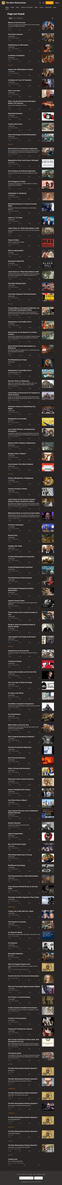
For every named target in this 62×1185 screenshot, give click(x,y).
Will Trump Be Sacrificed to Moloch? (21, 737)
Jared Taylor (14, 277)
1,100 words (11, 71)
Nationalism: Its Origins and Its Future (18, 1095)
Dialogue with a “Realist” (17, 453)
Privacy (30, 1174)
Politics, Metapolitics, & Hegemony (20, 478)
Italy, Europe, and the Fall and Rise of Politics (19, 1081)
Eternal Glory (13, 535)
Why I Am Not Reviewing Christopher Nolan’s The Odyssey (22, 102)
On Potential (12, 943)
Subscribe (49, 2)
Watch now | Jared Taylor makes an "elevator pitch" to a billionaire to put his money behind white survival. (22, 383)
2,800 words (11, 296)
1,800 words (11, 410)
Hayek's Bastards (14, 823)
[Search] (40, 2)
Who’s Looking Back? (16, 250)
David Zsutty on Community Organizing (22, 148)
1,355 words (11, 1020)
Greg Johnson (15, 38)
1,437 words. (11, 1031)
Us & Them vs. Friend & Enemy (19, 997)
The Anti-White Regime (14, 1133)
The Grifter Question (15, 34)
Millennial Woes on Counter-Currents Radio (24, 513)
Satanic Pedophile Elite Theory (19, 789)
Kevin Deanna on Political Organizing (21, 171)
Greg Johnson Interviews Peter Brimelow (18, 825)
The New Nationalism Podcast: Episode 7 (23, 1068)
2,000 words (11, 219)
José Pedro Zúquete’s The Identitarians (22, 294)
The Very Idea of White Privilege (20, 682)
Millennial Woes (16, 518)
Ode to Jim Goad (14, 90)
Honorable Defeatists (15, 953)
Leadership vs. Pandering (17, 193)
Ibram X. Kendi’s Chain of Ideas (16, 242)
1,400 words (11, 36)
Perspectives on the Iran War (18, 651)
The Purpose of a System (17, 922)
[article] (31, 26)
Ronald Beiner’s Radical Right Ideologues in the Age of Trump (24, 934)
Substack (23, 1181)
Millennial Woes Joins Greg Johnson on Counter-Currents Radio (23, 966)
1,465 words (11, 616)
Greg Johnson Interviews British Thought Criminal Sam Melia (24, 705)
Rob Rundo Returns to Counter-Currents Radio (22, 205)
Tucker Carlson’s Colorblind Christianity (22, 1008)
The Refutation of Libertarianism (20, 578)
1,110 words (11, 527)
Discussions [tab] (19, 18)
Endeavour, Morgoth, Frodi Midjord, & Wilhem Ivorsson (22, 652)
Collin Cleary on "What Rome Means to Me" (23, 228)
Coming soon (12, 1159)
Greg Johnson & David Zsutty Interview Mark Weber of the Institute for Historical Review (23, 727)
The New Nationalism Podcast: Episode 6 (22, 1079)
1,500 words (11, 126)
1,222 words (11, 999)
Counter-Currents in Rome (17, 489)
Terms (34, 1174)
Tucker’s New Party (15, 124)
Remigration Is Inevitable (17, 419)
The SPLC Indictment (15, 525)
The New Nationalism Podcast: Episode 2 (22, 1131)
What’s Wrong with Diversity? (19, 768)
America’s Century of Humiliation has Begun (21, 407)
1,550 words (11, 490)
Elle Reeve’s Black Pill (16, 261)
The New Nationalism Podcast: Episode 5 (22, 1093)
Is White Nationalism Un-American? (21, 556)
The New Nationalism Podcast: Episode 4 (23, 1103)
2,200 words (11, 802)
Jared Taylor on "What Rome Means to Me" (23, 272)
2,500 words (11, 57)
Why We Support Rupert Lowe (19, 964)
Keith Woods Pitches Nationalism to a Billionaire (22, 347)
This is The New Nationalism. (15, 1161)
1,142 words (11, 988)
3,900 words (11, 684)
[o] (47, 151)
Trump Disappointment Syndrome (20, 567)
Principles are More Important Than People (23, 897)
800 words (11, 955)
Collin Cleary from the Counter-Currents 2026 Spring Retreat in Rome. (23, 231)
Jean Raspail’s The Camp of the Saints (22, 637)
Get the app (38, 1178)
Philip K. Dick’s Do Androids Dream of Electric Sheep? (21, 625)
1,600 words (11, 569)
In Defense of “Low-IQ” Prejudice (19, 80)
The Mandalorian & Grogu (17, 360)
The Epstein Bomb (14, 1053)
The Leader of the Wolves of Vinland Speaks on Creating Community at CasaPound (22, 184)
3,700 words (11, 162)
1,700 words (11, 115)
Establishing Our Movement (18, 45)
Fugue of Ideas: (13, 240)
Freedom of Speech (14, 661)
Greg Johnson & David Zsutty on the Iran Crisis (23, 887)
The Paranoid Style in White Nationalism (23, 876)
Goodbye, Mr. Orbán (15, 546)
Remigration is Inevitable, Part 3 (19, 322)
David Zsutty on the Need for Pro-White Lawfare (22, 333)
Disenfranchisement (15, 113)
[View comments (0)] (20, 177)
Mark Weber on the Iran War (18, 725)
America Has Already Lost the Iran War (22, 672)
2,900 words (11, 592)
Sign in (57, 2)
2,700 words (11, 628)
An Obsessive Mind (15, 932)
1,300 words (11, 285)
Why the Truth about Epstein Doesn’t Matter (24, 986)
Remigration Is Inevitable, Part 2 (20, 370)
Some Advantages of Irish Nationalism (22, 134)
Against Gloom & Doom (16, 600)
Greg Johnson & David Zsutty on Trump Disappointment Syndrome (22, 603)
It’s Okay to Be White (15, 693)
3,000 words (11, 814)
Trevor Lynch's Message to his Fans (17, 105)
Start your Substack (27, 1178)
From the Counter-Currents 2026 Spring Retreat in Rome (22, 173)
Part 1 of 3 (10, 420)
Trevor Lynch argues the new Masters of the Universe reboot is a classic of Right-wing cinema (24, 25)
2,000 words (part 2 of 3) (14, 372)
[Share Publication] (43, 2)
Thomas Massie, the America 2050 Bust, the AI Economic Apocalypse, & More (23, 309)
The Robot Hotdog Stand (17, 283)
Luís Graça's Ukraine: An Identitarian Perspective (21, 430)
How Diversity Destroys (16, 758)
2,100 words (11, 324)
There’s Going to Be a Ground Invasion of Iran (22, 613)
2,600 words (11, 136)
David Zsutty (15, 153)
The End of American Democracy (19, 747)
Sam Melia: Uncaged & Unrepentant (21, 704)
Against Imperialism (15, 833)
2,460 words (11, 92)
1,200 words (11, 47)
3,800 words (11, 445)
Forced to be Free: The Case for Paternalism (23, 976)
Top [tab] (14, 18)
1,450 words (11, 674)
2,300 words (11, 537)
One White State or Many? (17, 800)
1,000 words (11, 455)
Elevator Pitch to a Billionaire (18, 381)
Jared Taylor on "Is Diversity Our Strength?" (19, 1147)
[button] (7, 7)
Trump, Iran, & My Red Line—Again (20, 911)
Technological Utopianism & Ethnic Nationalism (21, 589)
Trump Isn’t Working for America (20, 1029)
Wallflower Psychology (16, 865)
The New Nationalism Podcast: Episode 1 (22, 1145)
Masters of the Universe (16, 22)
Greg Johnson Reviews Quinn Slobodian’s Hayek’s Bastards (23, 812)
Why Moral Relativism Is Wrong (20, 855)
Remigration (11, 1070)
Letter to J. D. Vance (15, 217)
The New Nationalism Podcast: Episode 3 (22, 1117)
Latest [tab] (10, 18)
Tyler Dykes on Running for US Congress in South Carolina (24, 394)
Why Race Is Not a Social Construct (21, 779)
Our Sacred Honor (14, 714)
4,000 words (11, 466)
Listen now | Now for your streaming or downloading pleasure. (22, 208)
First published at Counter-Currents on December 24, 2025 (23, 1009)
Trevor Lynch (11, 362)
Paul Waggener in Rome (16, 181)
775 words (11, 252)
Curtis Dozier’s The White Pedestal (20, 464)
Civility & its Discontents (17, 1018)
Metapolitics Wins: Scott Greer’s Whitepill (23, 160)
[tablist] (15, 18)
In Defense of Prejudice (16, 55)
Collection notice (41, 1174)
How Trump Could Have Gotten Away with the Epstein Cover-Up (23, 1040)
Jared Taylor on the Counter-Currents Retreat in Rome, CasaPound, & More (21, 500)
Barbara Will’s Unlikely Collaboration (21, 443)
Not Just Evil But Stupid (17, 844)
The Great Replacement (14, 1119)
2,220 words (11, 263)
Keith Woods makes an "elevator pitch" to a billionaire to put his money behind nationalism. (23, 350)
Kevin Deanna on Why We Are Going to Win (19, 1105)
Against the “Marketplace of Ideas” (20, 69)
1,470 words (11, 738)
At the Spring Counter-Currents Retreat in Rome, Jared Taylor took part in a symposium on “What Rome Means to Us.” (23, 274)
